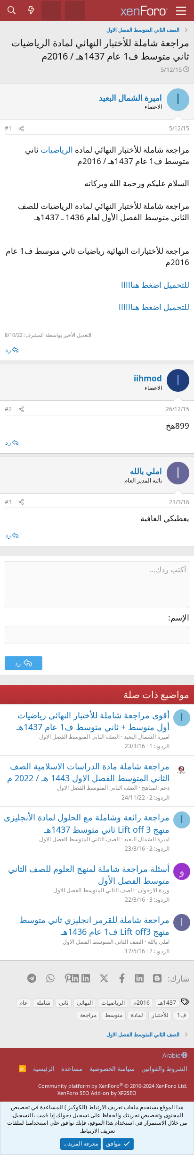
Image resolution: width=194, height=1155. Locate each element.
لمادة (137, 1015)
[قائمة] (181, 10)
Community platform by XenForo (112, 1085)
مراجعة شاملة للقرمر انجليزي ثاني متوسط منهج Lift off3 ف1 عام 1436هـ (94, 925)
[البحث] (12, 10)
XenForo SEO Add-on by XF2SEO (97, 1092)
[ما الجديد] (31, 10)
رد (8, 349)
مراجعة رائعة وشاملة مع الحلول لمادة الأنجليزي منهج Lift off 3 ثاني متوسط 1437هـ (87, 823)
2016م (141, 1003)
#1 (8, 128)
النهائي (85, 1003)
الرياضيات (56, 149)
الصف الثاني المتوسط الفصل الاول (79, 737)
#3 (8, 502)
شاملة (43, 1003)
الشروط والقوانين (164, 1068)
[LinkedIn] (86, 978)
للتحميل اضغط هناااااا (154, 307)
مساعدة (71, 1068)
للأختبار (160, 1015)
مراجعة (88, 1015)
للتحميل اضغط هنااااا (155, 284)
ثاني (63, 1003)
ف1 (181, 1015)
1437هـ (167, 1003)
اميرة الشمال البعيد (130, 97)
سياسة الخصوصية (112, 1068)
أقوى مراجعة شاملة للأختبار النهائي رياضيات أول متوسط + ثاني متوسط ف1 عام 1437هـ (93, 721)
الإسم (179, 617)
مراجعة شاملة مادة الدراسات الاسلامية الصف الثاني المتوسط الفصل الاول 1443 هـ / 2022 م (88, 772)
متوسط (113, 1015)
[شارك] (21, 128)
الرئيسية (44, 1068)
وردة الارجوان (154, 890)
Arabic (171, 1055)
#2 (8, 409)
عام (23, 1003)
